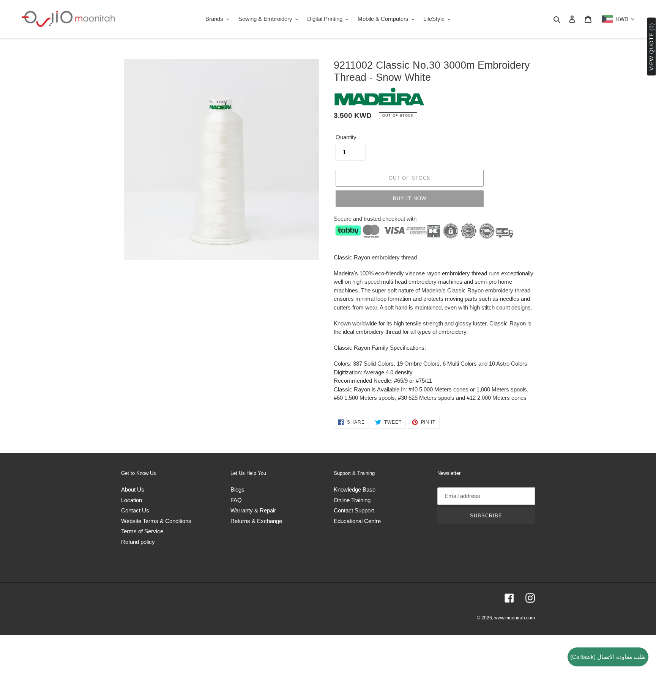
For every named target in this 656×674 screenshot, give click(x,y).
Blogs (237, 489)
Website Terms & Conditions (156, 521)
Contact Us (135, 510)
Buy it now (409, 198)
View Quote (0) (651, 47)
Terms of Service (142, 531)
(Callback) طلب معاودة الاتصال (608, 657)
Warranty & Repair (253, 510)
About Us (132, 489)
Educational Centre (357, 521)
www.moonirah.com (514, 618)
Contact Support (354, 510)
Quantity (346, 137)
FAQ (236, 500)
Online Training (352, 500)
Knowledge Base (354, 489)
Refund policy (138, 542)
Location (131, 500)
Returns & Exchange (256, 521)
